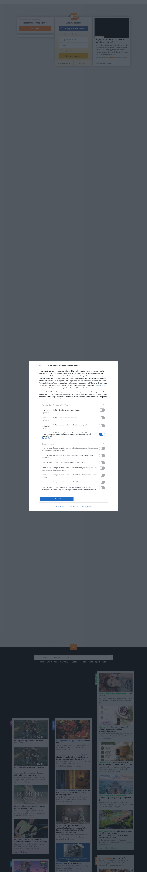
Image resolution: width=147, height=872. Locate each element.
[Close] (113, 365)
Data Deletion (60, 507)
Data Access (73, 507)
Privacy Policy (87, 507)
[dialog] (73, 436)
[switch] (102, 410)
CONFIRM (57, 499)
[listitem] (73, 405)
